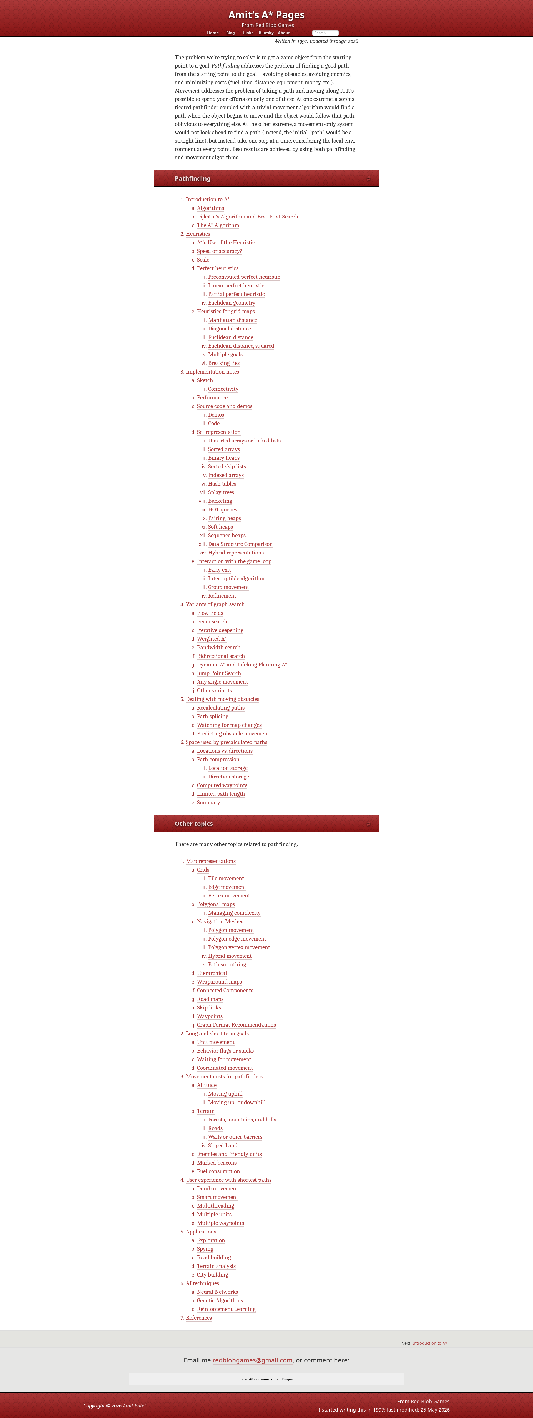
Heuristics (198, 234)
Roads (215, 1128)
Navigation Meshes (220, 921)
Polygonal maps (216, 904)
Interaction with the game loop (234, 561)
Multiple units (214, 1214)
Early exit (219, 570)
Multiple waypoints (220, 1223)
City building (212, 1275)
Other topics (194, 823)
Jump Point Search (219, 673)
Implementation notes (212, 372)
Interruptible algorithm (236, 578)
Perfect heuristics (217, 268)
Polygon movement (231, 930)
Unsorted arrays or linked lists (244, 440)
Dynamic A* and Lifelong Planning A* (242, 664)
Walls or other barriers (235, 1137)
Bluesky (266, 33)
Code (214, 423)
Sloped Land (223, 1145)
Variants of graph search (215, 604)
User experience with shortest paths (228, 1180)
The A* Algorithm (218, 225)
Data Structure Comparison (240, 544)
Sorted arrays (224, 449)
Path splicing (212, 716)
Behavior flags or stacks (225, 1051)
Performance (212, 397)
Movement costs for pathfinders (224, 1076)
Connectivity (223, 389)
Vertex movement (229, 895)
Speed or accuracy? (219, 251)
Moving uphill (225, 1094)
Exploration (211, 1240)
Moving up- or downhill (237, 1102)
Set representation (219, 432)
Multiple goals (225, 354)
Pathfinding (193, 178)
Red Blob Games (274, 25)
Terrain (206, 1111)
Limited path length (221, 794)
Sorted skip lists (227, 466)
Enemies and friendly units (229, 1154)
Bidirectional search (221, 656)
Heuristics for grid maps (226, 311)
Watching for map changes (229, 725)
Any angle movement (222, 682)
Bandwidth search (219, 647)
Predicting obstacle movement (233, 733)
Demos (216, 415)
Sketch (205, 380)
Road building (214, 1257)
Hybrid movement (230, 956)
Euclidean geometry (231, 303)
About (284, 33)
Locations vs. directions (225, 751)
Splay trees (221, 492)
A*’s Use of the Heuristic (226, 242)
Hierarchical (212, 973)
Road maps (210, 999)
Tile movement (226, 878)
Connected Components (225, 990)
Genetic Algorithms (220, 1300)
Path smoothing (227, 964)
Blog (230, 33)
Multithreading (215, 1206)
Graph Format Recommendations (236, 1025)
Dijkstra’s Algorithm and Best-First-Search (247, 216)
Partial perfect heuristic (236, 294)
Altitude (207, 1085)
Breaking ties (224, 363)
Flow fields (210, 613)
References (199, 1318)
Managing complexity (234, 913)
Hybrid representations (236, 552)
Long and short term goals (217, 1033)
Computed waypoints (222, 785)
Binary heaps (224, 458)
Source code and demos (224, 406)
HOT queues (222, 509)
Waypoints (210, 1016)
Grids (203, 870)
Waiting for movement (224, 1059)
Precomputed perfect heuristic (244, 277)
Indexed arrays (226, 475)
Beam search (212, 621)
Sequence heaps (227, 535)
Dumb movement (217, 1188)
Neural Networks (217, 1292)
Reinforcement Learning (226, 1309)
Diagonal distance (229, 328)
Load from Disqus (266, 1379)
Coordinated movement (225, 1068)
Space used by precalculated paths (226, 742)
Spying (205, 1249)
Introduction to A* (208, 199)
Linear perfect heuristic (236, 285)
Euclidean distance (230, 337)
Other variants (214, 690)
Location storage (228, 768)
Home (213, 33)
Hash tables (222, 484)
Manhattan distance (232, 320)
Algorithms (210, 208)
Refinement (222, 596)
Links (248, 33)
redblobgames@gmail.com (253, 1360)
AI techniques (202, 1283)
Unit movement (216, 1042)
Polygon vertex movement (239, 947)
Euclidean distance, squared (241, 346)
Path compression (218, 759)
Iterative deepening (220, 630)
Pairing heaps (224, 518)
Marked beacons (217, 1163)
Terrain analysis (216, 1266)
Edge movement (227, 887)
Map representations (211, 861)
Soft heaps (220, 527)
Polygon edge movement (237, 939)
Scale (203, 260)
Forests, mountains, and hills (242, 1119)
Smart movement (217, 1197)
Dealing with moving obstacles (222, 699)
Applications (201, 1231)
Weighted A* (212, 639)
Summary (208, 802)
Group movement (228, 587)
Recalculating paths (221, 708)
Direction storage (228, 776)
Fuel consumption (218, 1171)
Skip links (209, 1007)
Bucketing (220, 501)
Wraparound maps (219, 982)
